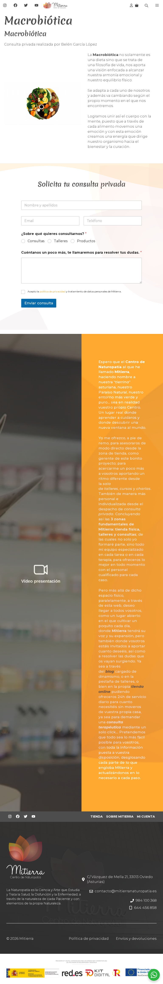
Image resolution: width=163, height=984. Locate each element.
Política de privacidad (89, 938)
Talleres (60, 241)
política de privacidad (52, 291)
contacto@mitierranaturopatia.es (126, 891)
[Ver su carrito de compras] (137, 5)
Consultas (36, 241)
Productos (86, 241)
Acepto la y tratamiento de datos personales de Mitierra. (74, 291)
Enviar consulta (38, 303)
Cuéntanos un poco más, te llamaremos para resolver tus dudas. (81, 252)
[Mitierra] (55, 5)
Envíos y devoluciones (136, 938)
